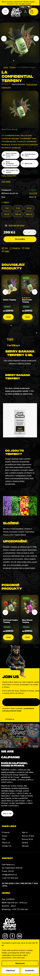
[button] (13, 60)
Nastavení (20, 963)
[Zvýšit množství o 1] (34, 232)
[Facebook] (12, 936)
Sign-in (25, 832)
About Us (6, 842)
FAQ (3, 839)
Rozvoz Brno (27, 839)
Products (6, 832)
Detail (8, 317)
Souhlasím (29, 970)
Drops (4, 836)
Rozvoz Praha (28, 836)
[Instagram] (5, 936)
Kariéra (25, 842)
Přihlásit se (9, 719)
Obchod (25, 846)
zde (26, 958)
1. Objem (5, 202)
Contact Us (6, 846)
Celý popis (6, 181)
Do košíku (20, 239)
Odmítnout (10, 970)
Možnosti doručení (16, 225)
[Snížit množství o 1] (24, 232)
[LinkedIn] (19, 936)
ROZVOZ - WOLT (9, 906)
